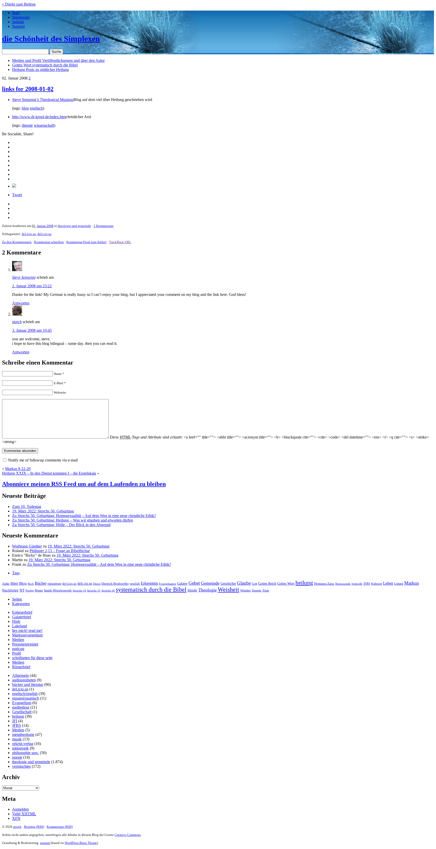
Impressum (21, 17)
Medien (18, 639)
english (135, 583)
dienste (27, 125)
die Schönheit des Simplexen (51, 38)
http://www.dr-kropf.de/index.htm (39, 117)
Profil (16, 653)
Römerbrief (21, 667)
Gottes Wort (45, 65)
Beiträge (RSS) (34, 827)
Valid (24, 814)
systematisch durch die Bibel (151, 589)
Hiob (16, 621)
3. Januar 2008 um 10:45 (32, 330)
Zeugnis (256, 590)
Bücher (40, 583)
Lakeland (19, 626)
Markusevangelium (27, 635)
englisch (36, 108)
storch (17, 322)
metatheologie (23, 734)
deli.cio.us (44, 234)
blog (25, 108)
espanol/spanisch (25, 698)
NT (21, 590)
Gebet (194, 583)
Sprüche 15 (93, 590)
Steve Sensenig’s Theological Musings (42, 99)
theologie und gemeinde (74, 226)
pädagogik (20, 748)
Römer (39, 590)
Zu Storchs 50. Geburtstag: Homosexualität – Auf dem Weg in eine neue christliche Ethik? (84, 515)
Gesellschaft (22, 712)
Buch (31, 583)
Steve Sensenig (24, 277)
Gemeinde (210, 583)
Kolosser (376, 583)
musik (17, 739)
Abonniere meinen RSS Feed (84, 484)
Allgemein (20, 675)
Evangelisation (167, 583)
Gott (254, 583)
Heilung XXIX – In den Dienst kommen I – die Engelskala (49, 473)
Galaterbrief (21, 617)
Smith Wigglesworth (58, 590)
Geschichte (228, 583)
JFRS (366, 583)
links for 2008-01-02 (27, 89)
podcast (18, 649)
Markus (411, 583)
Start (15, 13)
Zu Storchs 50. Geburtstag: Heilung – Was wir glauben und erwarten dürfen (72, 520)
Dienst (96, 583)
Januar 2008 (45, 226)
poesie (17, 757)
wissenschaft (44, 125)
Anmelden (20, 809)
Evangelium (21, 703)
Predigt (29, 590)
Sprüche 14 (79, 590)
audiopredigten (24, 680)
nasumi (45, 843)
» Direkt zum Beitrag (19, 4)
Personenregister (25, 644)
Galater (182, 583)
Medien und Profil (58, 60)
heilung (304, 582)
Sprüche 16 (108, 590)
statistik (18, 22)
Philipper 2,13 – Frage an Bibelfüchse (60, 551)
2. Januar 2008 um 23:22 (32, 286)
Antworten (20, 303)
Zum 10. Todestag (26, 506)
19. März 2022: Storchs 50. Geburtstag (43, 511)
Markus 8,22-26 (18, 469)
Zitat (265, 590)
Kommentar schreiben (49, 242)
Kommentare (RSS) (60, 827)
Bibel (14, 583)
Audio (6, 583)
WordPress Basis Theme (81, 843)
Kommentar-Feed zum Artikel (86, 242)
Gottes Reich (267, 583)
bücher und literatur (27, 684)
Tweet (17, 195)
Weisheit (228, 589)
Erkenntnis (149, 583)
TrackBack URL (120, 242)
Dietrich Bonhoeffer (115, 583)
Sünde (192, 590)
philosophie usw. (25, 753)
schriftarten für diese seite (32, 658)
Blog (23, 583)
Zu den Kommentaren (17, 242)
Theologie (207, 590)
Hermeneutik (342, 583)
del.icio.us (29, 234)
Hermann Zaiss (324, 583)
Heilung (40, 69)
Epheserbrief (22, 612)
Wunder (245, 590)
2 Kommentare (104, 226)
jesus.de (356, 583)
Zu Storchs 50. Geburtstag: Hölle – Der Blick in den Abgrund (61, 525)
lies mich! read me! (27, 630)
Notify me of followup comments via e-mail (43, 460)
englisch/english (25, 693)
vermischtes (21, 766)
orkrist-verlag (22, 743)
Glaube (244, 583)
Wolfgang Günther (27, 546)
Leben (388, 583)
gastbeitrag (20, 707)
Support (18, 26)
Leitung (398, 583)
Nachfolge (10, 590)
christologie (54, 583)
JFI (14, 721)
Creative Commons (128, 835)
